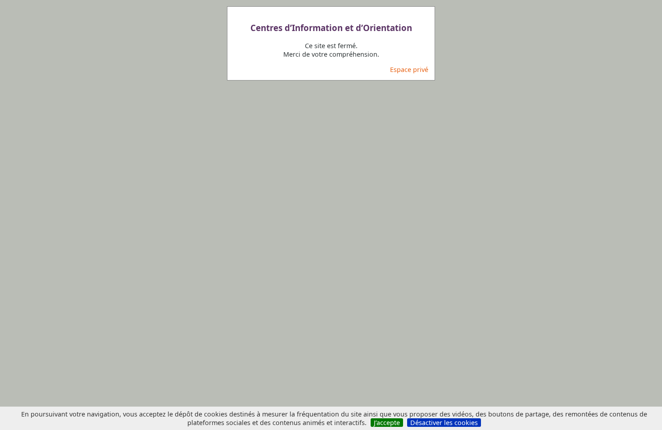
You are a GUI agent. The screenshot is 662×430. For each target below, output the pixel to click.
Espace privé (409, 69)
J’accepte (387, 422)
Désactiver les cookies (444, 422)
